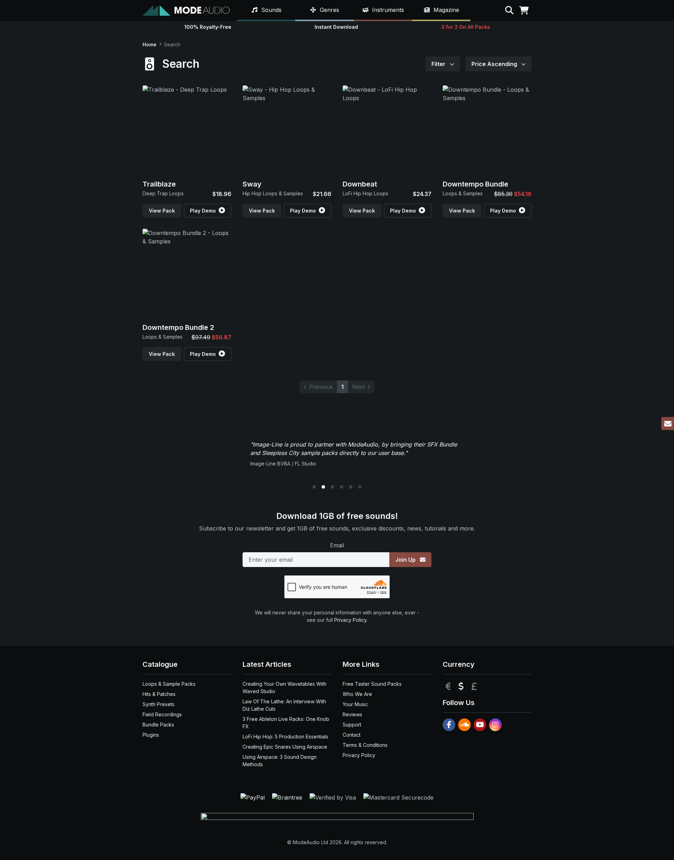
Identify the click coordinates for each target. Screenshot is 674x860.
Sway (252, 184)
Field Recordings (162, 714)
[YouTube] (480, 724)
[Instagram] (495, 724)
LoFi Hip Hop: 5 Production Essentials (285, 737)
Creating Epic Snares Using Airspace (285, 747)
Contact (352, 735)
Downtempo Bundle (475, 184)
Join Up (406, 559)
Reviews (352, 714)
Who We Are (357, 694)
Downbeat (360, 184)
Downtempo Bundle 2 (178, 327)
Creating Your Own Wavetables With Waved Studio (284, 687)
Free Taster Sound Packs (372, 684)
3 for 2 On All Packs (465, 27)
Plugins (151, 735)
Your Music (355, 704)
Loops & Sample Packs (169, 684)
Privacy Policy (350, 620)
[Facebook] (449, 724)
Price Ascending (494, 63)
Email (337, 545)
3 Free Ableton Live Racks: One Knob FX (286, 722)
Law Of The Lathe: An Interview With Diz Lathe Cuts (284, 705)
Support (352, 725)
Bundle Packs (158, 725)
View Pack (162, 211)
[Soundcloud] (464, 724)
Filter (439, 63)
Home (150, 44)
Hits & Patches (159, 694)
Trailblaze (159, 184)
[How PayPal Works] (253, 796)
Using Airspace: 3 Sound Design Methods (280, 760)
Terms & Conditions (365, 745)
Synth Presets (158, 704)
